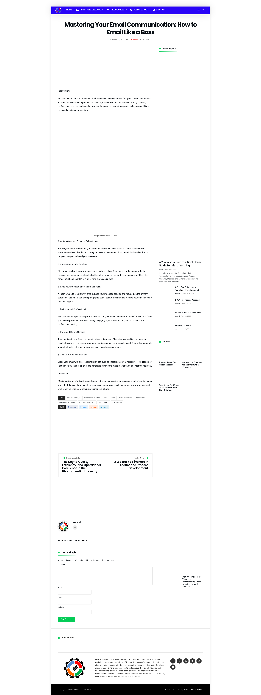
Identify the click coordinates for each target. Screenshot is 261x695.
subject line (118, 402)
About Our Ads (196, 689)
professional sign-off (87, 402)
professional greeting (67, 402)
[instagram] (199, 661)
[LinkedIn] (186, 661)
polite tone (141, 398)
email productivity (126, 398)
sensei (77, 522)
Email (60, 597)
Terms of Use (170, 689)
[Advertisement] (105, 66)
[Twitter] (179, 661)
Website (61, 607)
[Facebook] (172, 661)
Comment (62, 564)
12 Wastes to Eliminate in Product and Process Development (130, 463)
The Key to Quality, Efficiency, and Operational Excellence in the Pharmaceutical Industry (81, 465)
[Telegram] (172, 667)
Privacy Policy (183, 689)
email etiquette (110, 398)
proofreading (104, 402)
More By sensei (65, 541)
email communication (92, 398)
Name (61, 587)
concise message (74, 398)
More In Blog (81, 541)
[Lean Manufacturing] (58, 7)
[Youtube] (192, 661)
